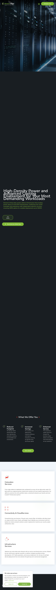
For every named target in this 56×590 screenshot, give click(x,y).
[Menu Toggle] (39, 4)
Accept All (24, 584)
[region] (18, 579)
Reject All (11, 584)
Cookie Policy (11, 580)
